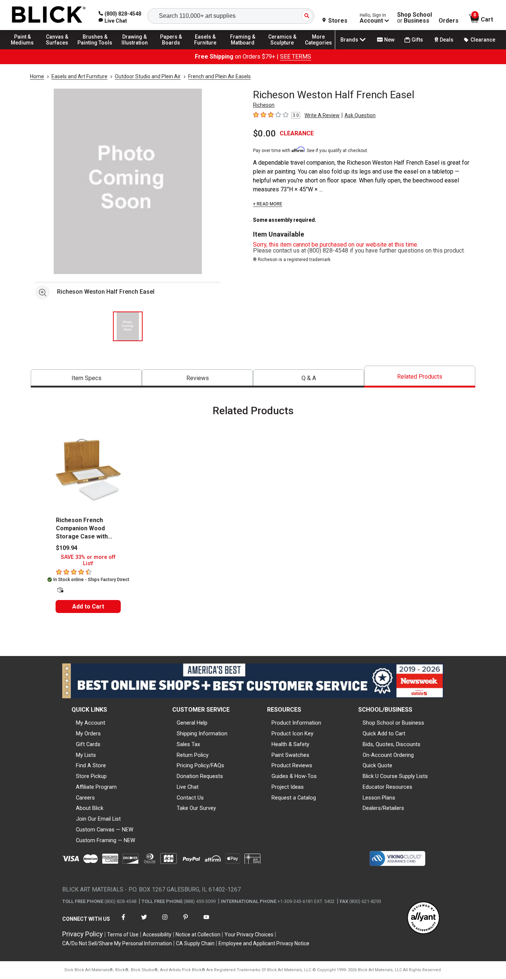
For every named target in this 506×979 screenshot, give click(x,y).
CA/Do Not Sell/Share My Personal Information (117, 943)
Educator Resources (387, 787)
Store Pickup (91, 776)
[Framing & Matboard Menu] (242, 49)
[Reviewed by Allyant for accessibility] (423, 918)
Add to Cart (88, 606)
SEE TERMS (295, 56)
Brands (349, 40)
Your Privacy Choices (248, 934)
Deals (446, 40)
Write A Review (322, 115)
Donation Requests (200, 776)
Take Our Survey (196, 808)
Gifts (417, 40)
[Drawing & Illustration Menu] (135, 49)
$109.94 (66, 547)
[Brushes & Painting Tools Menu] (95, 49)
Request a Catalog (294, 797)
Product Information (296, 722)
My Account (90, 722)
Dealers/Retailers (383, 808)
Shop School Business (414, 18)
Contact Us (190, 797)
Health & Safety (290, 744)
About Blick (89, 808)
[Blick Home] (49, 15)
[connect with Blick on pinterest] (185, 921)
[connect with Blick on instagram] (164, 921)
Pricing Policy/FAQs (200, 765)
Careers (85, 797)
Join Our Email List (98, 818)
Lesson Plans (379, 797)
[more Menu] (318, 49)
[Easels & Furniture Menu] (207, 49)
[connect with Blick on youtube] (206, 921)
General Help (192, 722)
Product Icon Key (292, 733)
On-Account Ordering (388, 755)
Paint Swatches (290, 755)
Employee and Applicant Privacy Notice (264, 943)
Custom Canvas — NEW (104, 829)
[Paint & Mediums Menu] (26, 49)
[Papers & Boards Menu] (174, 49)
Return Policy (193, 755)
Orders (449, 21)
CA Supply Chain (195, 943)
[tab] (86, 378)
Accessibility (157, 934)
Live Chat (188, 787)
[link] (113, 21)
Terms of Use (123, 934)
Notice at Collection (198, 934)
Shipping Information (202, 733)
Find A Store (91, 765)
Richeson (263, 105)
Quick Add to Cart (384, 733)
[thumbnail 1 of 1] (128, 326)
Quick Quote (377, 765)
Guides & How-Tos (294, 776)
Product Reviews (292, 765)
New (389, 40)
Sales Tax (188, 744)
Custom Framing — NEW (105, 840)
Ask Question (360, 115)
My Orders (88, 733)
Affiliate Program (96, 787)
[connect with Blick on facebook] (123, 921)
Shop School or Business (393, 722)
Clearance (482, 40)
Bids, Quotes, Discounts (391, 744)
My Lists (86, 755)
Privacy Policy (82, 934)
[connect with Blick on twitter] (144, 921)
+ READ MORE (267, 204)
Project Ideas (288, 787)
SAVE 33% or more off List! (88, 560)
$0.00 (264, 133)
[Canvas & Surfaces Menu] (59, 49)
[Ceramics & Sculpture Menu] (282, 49)
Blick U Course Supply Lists (395, 776)
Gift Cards (88, 744)
